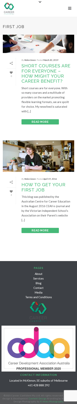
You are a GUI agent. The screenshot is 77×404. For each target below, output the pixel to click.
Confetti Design (38, 398)
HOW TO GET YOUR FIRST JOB (43, 187)
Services (38, 278)
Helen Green (30, 60)
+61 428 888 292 (39, 385)
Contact (38, 287)
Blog (38, 283)
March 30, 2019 (50, 60)
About (38, 273)
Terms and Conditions (38, 297)
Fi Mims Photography (52, 401)
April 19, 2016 (50, 178)
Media (38, 292)
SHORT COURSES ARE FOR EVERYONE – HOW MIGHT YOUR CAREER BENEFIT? (45, 73)
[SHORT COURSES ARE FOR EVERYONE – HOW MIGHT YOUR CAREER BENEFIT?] (38, 37)
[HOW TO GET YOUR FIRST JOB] (38, 156)
